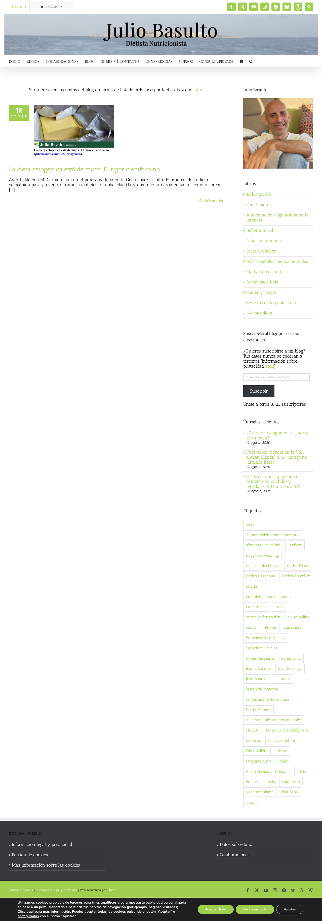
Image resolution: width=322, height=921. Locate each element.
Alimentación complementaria (273, 534)
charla (251, 586)
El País (271, 627)
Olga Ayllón (256, 750)
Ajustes (290, 909)
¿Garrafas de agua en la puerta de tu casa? (277, 435)
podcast (280, 750)
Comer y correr (261, 292)
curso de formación (263, 617)
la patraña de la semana (267, 699)
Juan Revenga (290, 668)
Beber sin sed (259, 230)
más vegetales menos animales (274, 719)
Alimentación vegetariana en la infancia (277, 217)
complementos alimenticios (270, 596)
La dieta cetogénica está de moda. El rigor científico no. (85, 169)
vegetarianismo (260, 791)
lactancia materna (262, 689)
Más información (210, 201)
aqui (269, 366)
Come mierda (259, 204)
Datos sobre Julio (236, 844)
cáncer (252, 627)
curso (278, 606)
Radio (283, 761)
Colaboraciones (235, 855)
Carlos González (296, 576)
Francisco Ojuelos (261, 648)
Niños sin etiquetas (265, 240)
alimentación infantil (264, 545)
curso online (298, 617)
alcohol (252, 524)
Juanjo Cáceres (258, 668)
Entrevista (293, 627)
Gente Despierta (260, 658)
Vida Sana (289, 791)
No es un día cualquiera (287, 730)
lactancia (282, 678)
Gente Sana (291, 658)
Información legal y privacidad (42, 844)
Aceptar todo (215, 909)
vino (250, 802)
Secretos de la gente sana (271, 302)
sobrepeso (291, 781)
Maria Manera (258, 709)
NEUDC (252, 730)
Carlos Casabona (260, 576)
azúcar (296, 545)
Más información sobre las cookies (46, 865)
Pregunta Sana (259, 761)
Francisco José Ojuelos (266, 637)
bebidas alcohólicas (263, 565)
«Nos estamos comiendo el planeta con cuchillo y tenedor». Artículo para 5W (273, 481)
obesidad (253, 740)
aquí (197, 89)
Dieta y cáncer (261, 251)
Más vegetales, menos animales (277, 261)
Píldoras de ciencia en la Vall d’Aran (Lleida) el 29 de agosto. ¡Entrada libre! (277, 457)
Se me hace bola (262, 282)
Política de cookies (30, 855)
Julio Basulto (257, 678)
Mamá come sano (263, 271)
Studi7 (112, 890)
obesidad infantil (282, 740)
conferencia (256, 606)
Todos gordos (259, 194)
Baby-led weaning (262, 555)
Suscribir (259, 391)
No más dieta (259, 313)
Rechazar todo (255, 909)
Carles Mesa (297, 565)
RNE (302, 771)
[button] (251, 60)
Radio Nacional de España (269, 771)
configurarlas (28, 916)
